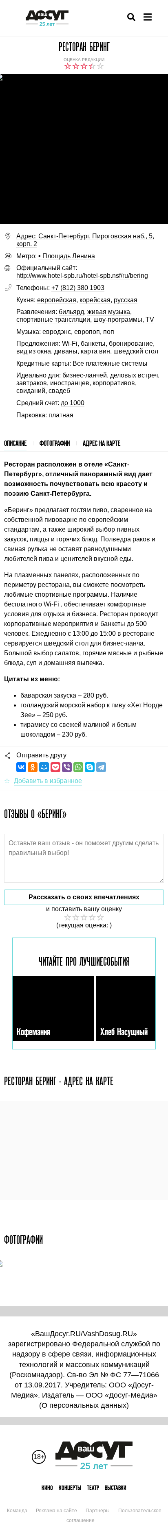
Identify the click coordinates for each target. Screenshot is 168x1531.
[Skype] (90, 767)
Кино (47, 1487)
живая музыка (108, 311)
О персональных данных (84, 1405)
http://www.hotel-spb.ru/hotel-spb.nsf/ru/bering (82, 275)
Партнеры (98, 1511)
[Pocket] (55, 767)
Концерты (70, 1487)
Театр (93, 1487)
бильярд (71, 311)
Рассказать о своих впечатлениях (84, 897)
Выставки (115, 1487)
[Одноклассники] (33, 767)
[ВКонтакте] (21, 767)
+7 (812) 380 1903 (77, 287)
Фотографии (55, 443)
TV (150, 319)
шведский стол (135, 351)
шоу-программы (117, 319)
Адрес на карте (101, 443)
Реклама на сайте (56, 1511)
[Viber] (67, 767)
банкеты (93, 343)
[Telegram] (101, 767)
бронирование (131, 343)
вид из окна (33, 351)
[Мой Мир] (44, 767)
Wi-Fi (69, 343)
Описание (15, 443)
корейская (95, 300)
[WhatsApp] (78, 767)
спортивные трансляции (53, 319)
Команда (17, 1511)
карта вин (95, 351)
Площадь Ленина (66, 256)
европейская (56, 300)
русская (125, 300)
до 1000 (72, 402)
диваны (65, 351)
